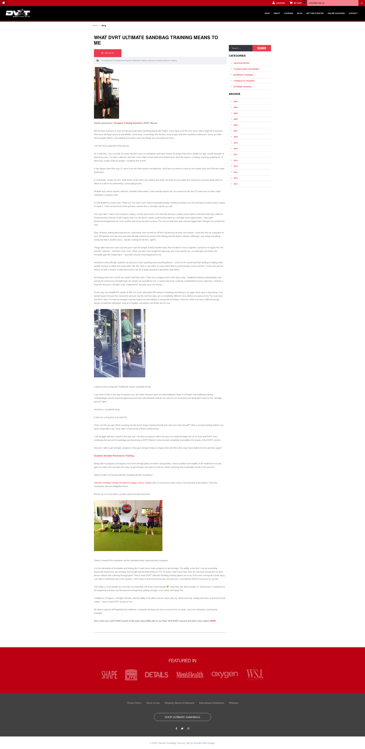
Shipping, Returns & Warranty (179, 703)
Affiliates (233, 703)
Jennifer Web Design (204, 743)
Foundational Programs (123, 61)
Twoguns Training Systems (128, 123)
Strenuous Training (155, 61)
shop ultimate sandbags (182, 717)
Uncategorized (107, 61)
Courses (288, 13)
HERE (213, 621)
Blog (299, 13)
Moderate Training (140, 61)
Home (95, 25)
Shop (267, 13)
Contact (353, 13)
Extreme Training (170, 61)
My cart (299, 2)
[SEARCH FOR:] (241, 48)
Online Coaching (336, 13)
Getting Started (315, 13)
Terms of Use (153, 703)
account (280, 3)
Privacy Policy (134, 703)
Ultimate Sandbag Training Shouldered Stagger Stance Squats (123, 483)
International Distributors (211, 703)
